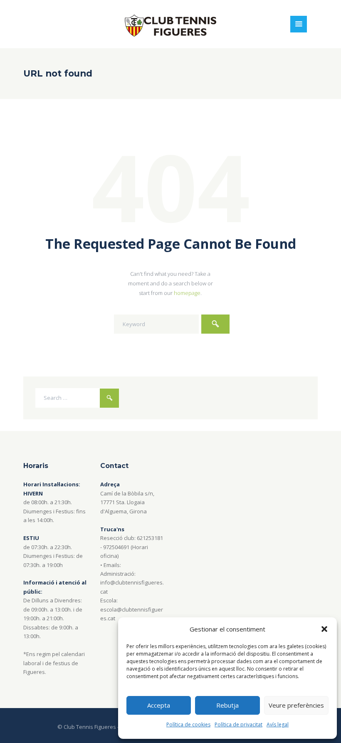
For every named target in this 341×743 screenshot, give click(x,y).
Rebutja (227, 705)
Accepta (158, 705)
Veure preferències (296, 705)
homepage (187, 293)
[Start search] (215, 324)
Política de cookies (188, 724)
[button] (324, 629)
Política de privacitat (238, 724)
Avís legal (278, 724)
